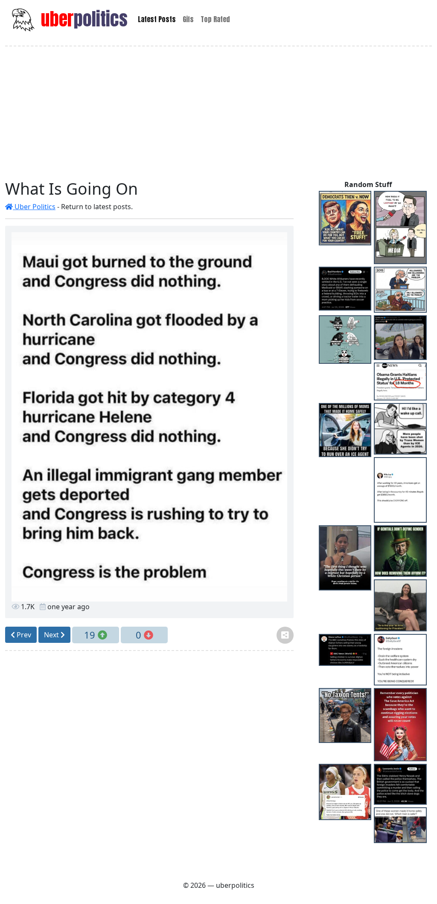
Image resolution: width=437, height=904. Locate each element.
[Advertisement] (218, 113)
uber (82, 19)
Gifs (188, 19)
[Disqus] (149, 764)
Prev (23, 634)
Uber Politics (34, 206)
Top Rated (215, 19)
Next (52, 634)
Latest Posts (157, 19)
